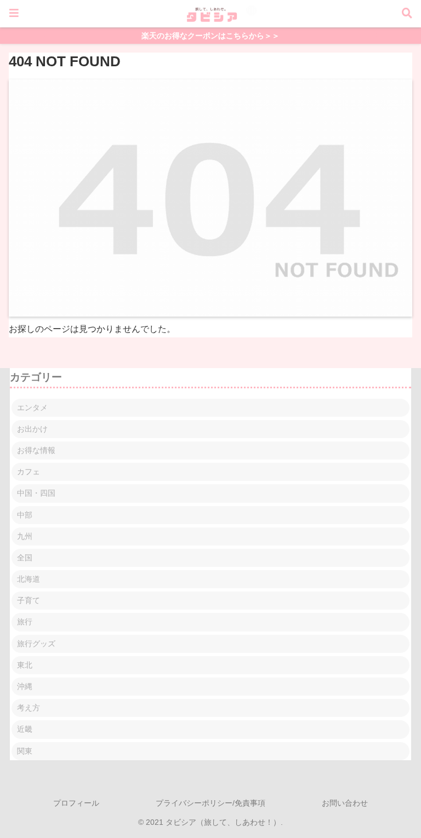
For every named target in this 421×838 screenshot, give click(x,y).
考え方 (28, 707)
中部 (24, 514)
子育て (28, 600)
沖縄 (24, 686)
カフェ (28, 471)
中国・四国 (36, 493)
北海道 (28, 579)
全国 (24, 557)
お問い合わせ (345, 803)
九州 (24, 536)
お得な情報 (36, 450)
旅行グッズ (36, 643)
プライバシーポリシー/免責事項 (210, 803)
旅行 (24, 621)
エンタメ (32, 407)
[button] (383, 744)
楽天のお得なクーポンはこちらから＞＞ (210, 36)
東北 (24, 665)
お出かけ (32, 428)
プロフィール (76, 803)
